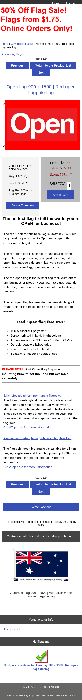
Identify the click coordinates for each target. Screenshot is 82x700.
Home (56, 3)
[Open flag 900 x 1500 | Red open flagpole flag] (41, 148)
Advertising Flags (21, 43)
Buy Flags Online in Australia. (39, 695)
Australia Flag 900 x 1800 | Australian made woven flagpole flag (41, 594)
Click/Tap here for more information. (28, 427)
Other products (12, 629)
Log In (70, 3)
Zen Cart (72, 695)
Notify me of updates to (41, 667)
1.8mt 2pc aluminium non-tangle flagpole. (32, 395)
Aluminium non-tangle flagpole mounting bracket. (37, 438)
